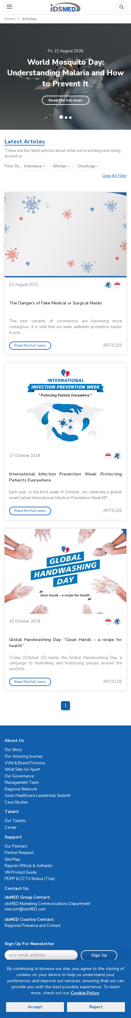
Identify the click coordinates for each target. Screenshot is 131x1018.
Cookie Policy (85, 993)
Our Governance (19, 776)
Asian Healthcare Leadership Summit (37, 795)
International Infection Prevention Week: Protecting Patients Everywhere (65, 477)
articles (60, 166)
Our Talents (15, 821)
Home (10, 18)
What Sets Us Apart (22, 769)
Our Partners (16, 846)
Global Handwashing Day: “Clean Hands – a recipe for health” (65, 643)
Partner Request (19, 852)
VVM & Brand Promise (25, 763)
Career (11, 827)
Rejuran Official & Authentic (29, 866)
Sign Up (99, 955)
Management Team (22, 782)
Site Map (12, 859)
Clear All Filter (114, 175)
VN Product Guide (21, 872)
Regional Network (21, 789)
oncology (87, 166)
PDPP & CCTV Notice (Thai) (30, 879)
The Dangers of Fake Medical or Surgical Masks (55, 303)
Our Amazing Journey (24, 756)
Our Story (13, 749)
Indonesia (33, 166)
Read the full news (65, 100)
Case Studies (16, 802)
